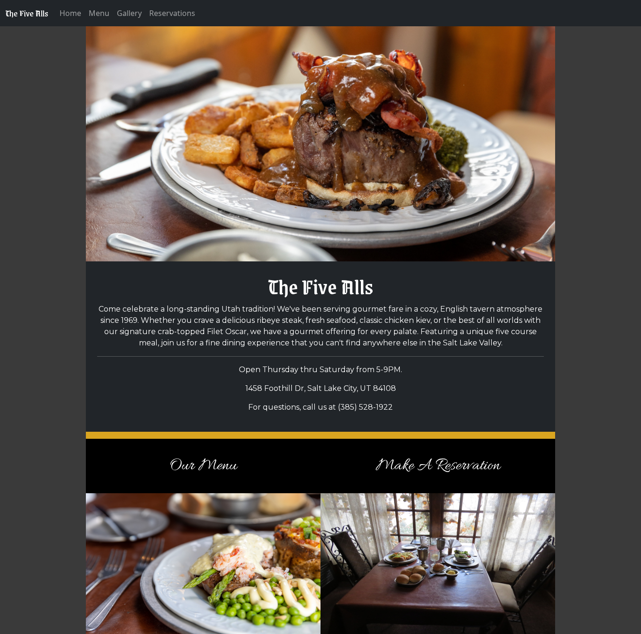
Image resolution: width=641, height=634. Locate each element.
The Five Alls (27, 13)
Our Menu (203, 465)
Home (70, 13)
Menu (99, 13)
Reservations (172, 13)
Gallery (129, 13)
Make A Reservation (438, 465)
